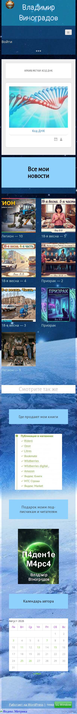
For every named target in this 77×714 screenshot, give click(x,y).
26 (30, 661)
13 (38, 647)
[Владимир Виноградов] (9, 4)
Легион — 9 (11, 370)
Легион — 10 (12, 236)
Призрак (48, 325)
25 (21, 661)
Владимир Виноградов (38, 13)
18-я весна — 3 (13, 325)
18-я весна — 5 (53, 236)
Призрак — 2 (52, 281)
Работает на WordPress (26, 705)
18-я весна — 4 (13, 281)
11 (21, 647)
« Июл (37, 673)
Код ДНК (38, 131)
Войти (6, 41)
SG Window (63, 705)
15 (55, 647)
